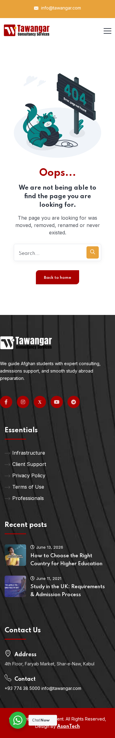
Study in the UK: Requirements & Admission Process (67, 590)
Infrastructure (28, 453)
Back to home (57, 278)
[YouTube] (57, 402)
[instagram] (23, 402)
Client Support (29, 464)
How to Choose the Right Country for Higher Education (66, 559)
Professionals (28, 498)
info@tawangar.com (60, 7)
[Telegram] (73, 402)
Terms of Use (28, 487)
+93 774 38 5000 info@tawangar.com (43, 688)
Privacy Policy (28, 475)
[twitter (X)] (40, 402)
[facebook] (6, 402)
